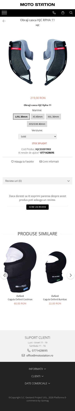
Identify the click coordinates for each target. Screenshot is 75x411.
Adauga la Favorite (24, 161)
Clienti (36, 376)
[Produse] (5, 13)
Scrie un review (37, 207)
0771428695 (39, 350)
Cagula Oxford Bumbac (55, 299)
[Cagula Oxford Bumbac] (55, 267)
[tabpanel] (37, 62)
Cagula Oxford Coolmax (20, 299)
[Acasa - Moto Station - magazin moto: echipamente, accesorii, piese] (37, 5)
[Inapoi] (2, 21)
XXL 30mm (53, 116)
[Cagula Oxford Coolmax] (20, 267)
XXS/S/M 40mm (37, 123)
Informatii (36, 369)
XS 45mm (38, 116)
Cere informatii (50, 161)
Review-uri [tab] (13, 180)
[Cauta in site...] (71, 12)
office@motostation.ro (39, 355)
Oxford (20, 296)
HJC (37, 25)
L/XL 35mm (21, 116)
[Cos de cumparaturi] (63, 12)
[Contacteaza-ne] (54, 12)
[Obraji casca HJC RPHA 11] (37, 62)
